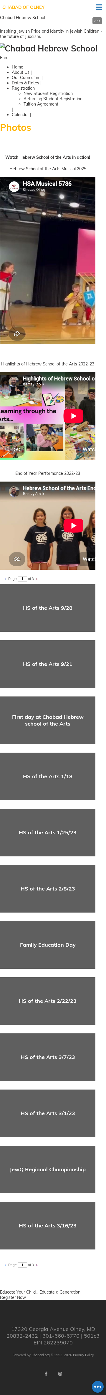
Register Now (13, 1297)
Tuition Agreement (41, 104)
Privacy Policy (83, 1355)
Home (17, 67)
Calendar (20, 114)
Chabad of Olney (23, 7)
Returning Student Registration (53, 98)
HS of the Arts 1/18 (47, 776)
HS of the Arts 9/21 (47, 664)
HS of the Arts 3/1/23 (48, 1113)
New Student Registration (48, 93)
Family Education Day (48, 944)
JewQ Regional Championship (48, 1169)
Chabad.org (41, 1355)
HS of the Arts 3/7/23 (48, 1057)
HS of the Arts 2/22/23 (48, 1001)
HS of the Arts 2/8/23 (48, 888)
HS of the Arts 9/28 (47, 607)
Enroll (5, 57)
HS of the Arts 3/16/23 (48, 1225)
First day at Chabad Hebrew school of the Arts (48, 720)
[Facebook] (46, 1373)
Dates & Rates (25, 83)
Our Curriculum (26, 77)
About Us (20, 72)
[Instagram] (60, 1373)
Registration (23, 88)
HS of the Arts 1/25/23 (48, 832)
